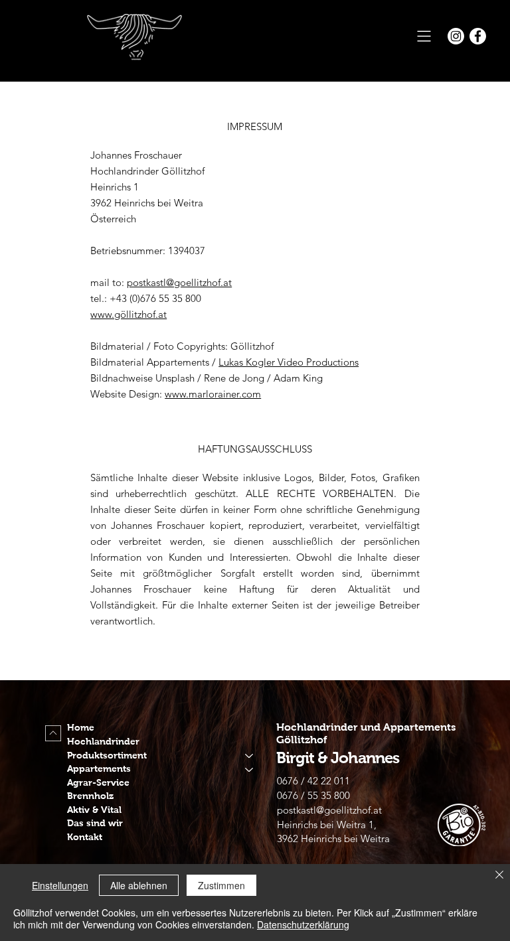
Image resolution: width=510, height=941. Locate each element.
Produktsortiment (107, 755)
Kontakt (84, 837)
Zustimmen (221, 885)
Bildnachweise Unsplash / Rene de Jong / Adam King (206, 378)
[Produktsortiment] (249, 756)
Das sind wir (95, 823)
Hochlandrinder (103, 742)
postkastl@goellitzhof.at (179, 282)
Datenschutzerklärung (303, 924)
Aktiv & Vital (94, 810)
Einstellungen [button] (60, 885)
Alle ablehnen (138, 885)
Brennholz (90, 796)
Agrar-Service (98, 783)
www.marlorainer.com (213, 394)
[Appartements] (249, 769)
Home (80, 728)
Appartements (99, 769)
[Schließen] (499, 876)
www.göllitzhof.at (128, 314)
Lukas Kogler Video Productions (288, 362)
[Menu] (424, 36)
